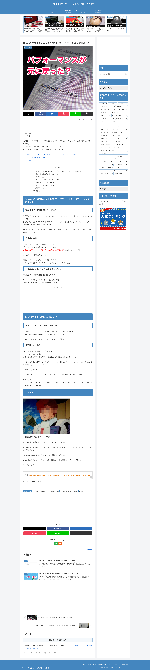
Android (36, 491)
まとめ (29, 160)
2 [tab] (74, 36)
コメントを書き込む (58, 640)
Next (128, 25)
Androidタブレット (54, 491)
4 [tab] (79, 36)
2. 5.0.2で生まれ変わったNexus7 (44, 182)
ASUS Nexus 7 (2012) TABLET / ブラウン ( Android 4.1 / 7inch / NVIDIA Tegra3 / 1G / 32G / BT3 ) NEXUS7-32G (59, 475)
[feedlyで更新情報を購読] (56, 543)
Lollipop (76, 491)
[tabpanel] (33, 24)
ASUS (63, 491)
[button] (33, 21)
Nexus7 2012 (28, 491)
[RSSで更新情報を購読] (60, 543)
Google (69, 491)
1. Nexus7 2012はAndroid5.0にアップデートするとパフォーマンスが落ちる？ (58, 171)
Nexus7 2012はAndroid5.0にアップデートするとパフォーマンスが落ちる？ (53, 154)
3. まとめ (37, 191)
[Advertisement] (58, 126)
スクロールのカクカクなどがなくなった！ (49, 185)
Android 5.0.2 (44, 491)
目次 (55, 167)
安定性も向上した (41, 188)
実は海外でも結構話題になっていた (47, 174)
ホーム (85, 664)
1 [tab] (71, 36)
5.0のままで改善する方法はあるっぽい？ (49, 179)
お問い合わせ (92, 664)
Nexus (81, 491)
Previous (22, 25)
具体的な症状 (40, 177)
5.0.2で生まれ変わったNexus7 (37, 157)
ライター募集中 (115, 664)
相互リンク (125, 664)
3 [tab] (76, 36)
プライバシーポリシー (103, 664)
